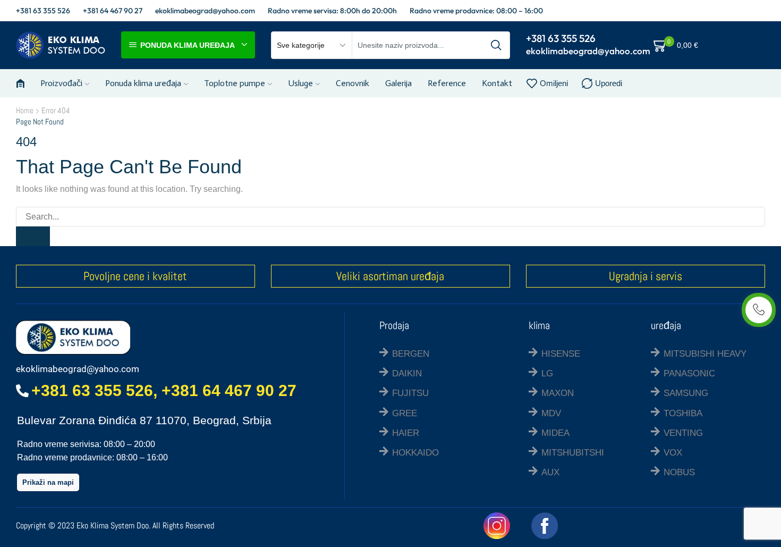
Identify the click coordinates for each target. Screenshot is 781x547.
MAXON (557, 393)
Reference (447, 83)
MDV (551, 413)
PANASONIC (689, 373)
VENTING (683, 433)
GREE (404, 413)
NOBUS (679, 472)
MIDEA (555, 433)
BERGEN (410, 354)
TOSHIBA (683, 413)
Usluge (300, 83)
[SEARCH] (33, 236)
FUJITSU (410, 393)
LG (547, 373)
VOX (673, 453)
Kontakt (497, 83)
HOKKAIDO (415, 453)
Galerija (398, 83)
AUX (550, 472)
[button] (48, 482)
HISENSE (560, 354)
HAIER (405, 433)
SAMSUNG (686, 393)
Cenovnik (352, 83)
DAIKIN (407, 373)
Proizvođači (61, 83)
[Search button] (496, 45)
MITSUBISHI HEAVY (705, 354)
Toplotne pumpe (234, 83)
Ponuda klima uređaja (143, 83)
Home (24, 110)
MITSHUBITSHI (572, 453)
